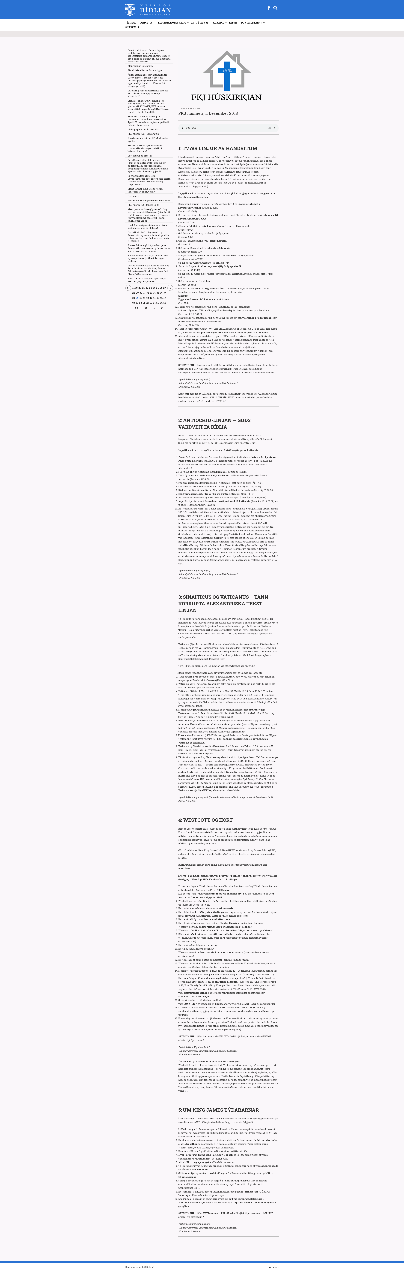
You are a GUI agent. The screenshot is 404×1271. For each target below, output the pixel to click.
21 (143, 287)
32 (147, 292)
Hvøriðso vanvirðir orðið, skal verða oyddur (148, 140)
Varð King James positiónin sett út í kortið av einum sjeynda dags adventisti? (148, 93)
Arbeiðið (218, 22)
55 (157, 302)
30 (141, 292)
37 (164, 292)
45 (157, 297)
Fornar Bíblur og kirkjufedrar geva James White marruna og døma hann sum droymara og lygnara (149, 248)
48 (133, 302)
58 (136, 307)
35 (158, 292)
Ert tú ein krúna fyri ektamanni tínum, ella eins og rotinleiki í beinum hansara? (145, 148)
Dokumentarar (251, 22)
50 (140, 302)
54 (154, 302)
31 (144, 292)
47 (164, 297)
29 (137, 292)
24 (154, 287)
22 (147, 287)
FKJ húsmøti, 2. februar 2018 (143, 133)
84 (162, 307)
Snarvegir (132, 27)
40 (140, 297)
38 (133, 297)
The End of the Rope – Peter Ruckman (149, 200)
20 (140, 287)
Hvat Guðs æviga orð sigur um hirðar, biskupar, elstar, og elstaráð (148, 226)
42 (147, 297)
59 (146, 307)
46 (161, 297)
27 (164, 287)
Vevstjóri (274, 1266)
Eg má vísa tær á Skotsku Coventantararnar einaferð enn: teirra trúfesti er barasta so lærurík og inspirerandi (149, 180)
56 (161, 302)
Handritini (146, 22)
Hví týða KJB (199, 22)
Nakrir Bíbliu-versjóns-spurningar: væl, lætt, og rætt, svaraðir (147, 280)
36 (161, 292)
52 (147, 302)
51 (143, 302)
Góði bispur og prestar (140, 155)
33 (151, 292)
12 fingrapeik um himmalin (143, 129)
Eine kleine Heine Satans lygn (145, 70)
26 (161, 287)
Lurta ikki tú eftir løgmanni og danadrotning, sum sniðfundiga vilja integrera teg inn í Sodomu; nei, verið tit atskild (148, 236)
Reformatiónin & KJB (172, 22)
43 (151, 297)
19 (136, 287)
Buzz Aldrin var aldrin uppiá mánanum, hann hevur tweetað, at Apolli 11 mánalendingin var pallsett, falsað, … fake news (149, 120)
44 (154, 297)
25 (157, 287)
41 (144, 297)
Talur (233, 22)
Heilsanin (133, 196)
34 (154, 292)
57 (164, 302)
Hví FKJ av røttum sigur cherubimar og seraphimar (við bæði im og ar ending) (148, 258)
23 (150, 287)
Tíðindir (130, 22)
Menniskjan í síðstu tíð (141, 65)
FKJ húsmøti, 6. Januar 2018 (143, 204)
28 (133, 292)
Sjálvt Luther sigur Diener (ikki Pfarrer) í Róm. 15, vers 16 (145, 190)
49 (137, 302)
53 (150, 302)
